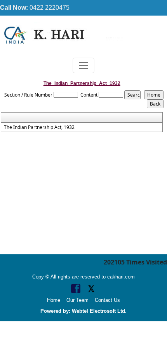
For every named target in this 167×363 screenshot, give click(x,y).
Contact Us (107, 300)
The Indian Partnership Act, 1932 (39, 127)
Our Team (77, 300)
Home (53, 300)
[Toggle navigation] (83, 65)
